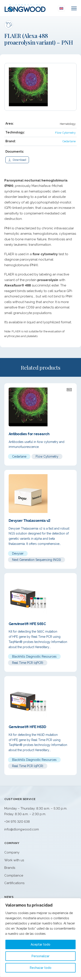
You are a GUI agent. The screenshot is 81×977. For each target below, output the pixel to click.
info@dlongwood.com (21, 829)
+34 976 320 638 (17, 822)
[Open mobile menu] (74, 8)
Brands (9, 868)
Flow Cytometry (65, 132)
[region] (40, 937)
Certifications (14, 883)
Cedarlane (69, 141)
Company (11, 852)
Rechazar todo (40, 967)
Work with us (14, 860)
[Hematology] (8, 24)
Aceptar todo (40, 944)
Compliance (13, 875)
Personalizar (40, 956)
